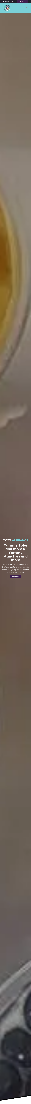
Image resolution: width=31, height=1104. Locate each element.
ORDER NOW (15, 576)
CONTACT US (22, 1)
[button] (26, 8)
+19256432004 (9, 1)
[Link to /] (7, 8)
